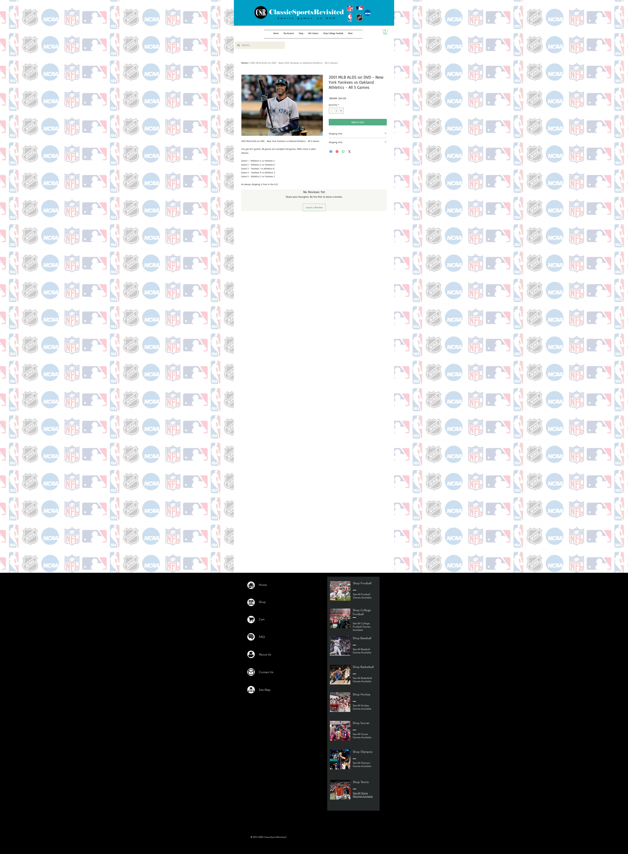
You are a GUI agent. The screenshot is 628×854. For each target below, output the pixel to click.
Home (244, 62)
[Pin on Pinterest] (337, 152)
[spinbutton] (336, 110)
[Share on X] (349, 152)
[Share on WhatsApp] (343, 152)
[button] (385, 32)
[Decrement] (331, 110)
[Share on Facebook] (331, 152)
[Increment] (341, 110)
